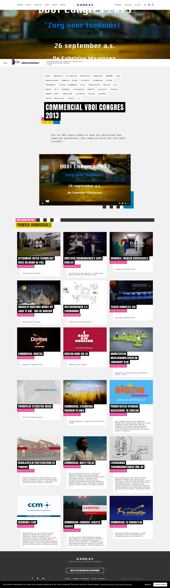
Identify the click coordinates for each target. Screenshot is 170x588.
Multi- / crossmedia (62, 89)
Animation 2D (58, 76)
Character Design (51, 80)
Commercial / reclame (70, 61)
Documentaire (98, 80)
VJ (79, 98)
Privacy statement (98, 579)
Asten (50, 64)
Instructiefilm (51, 63)
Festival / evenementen (68, 85)
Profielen (28, 5)
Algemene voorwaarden (81, 579)
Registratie (102, 89)
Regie (82, 274)
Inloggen (138, 5)
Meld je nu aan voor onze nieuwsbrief (85, 570)
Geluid (125, 426)
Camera (57, 61)
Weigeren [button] (148, 584)
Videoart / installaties (54, 98)
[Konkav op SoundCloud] (43, 578)
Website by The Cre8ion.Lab (132, 578)
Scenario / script (52, 94)
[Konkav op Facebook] (32, 578)
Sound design (67, 94)
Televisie (91, 94)
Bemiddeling (97, 76)
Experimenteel (50, 85)
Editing (80, 61)
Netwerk (54, 5)
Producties (38, 5)
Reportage (114, 89)
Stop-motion (80, 94)
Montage (48, 89)
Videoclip (66, 63)
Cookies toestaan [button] (161, 584)
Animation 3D (119, 372)
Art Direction (71, 76)
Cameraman (109, 76)
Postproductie (78, 89)
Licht (115, 85)
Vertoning (102, 94)
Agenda (47, 5)
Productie (59, 63)
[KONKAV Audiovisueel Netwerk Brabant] (85, 560)
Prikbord (62, 5)
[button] (144, 5)
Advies (47, 76)
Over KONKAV (128, 5)
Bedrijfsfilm (51, 61)
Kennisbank (118, 5)
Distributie (85, 80)
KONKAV (85, 5)
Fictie (82, 85)
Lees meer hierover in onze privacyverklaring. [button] (116, 584)
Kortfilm (106, 85)
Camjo (61, 61)
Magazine (20, 5)
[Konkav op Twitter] (38, 578)
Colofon (68, 579)
